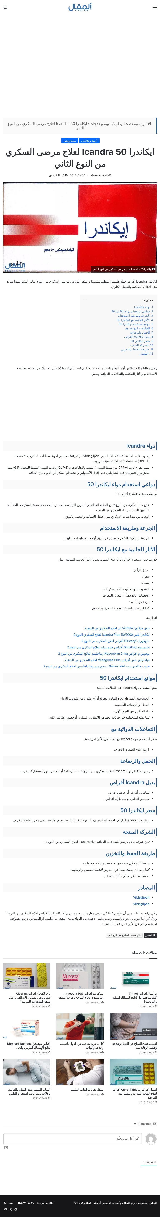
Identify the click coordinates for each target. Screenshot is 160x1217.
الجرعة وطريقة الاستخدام (134, 315)
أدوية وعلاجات (101, 123)
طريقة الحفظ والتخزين (134, 349)
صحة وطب (122, 123)
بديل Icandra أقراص (137, 336)
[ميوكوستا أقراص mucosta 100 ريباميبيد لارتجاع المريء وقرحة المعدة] (80, 976)
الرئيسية (141, 123)
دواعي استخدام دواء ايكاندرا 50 (130, 311)
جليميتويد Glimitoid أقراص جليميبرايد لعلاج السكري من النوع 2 (108, 647)
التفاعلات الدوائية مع (136, 328)
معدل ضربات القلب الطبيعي (87, 1089)
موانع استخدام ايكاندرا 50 (134, 324)
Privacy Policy (25, 1202)
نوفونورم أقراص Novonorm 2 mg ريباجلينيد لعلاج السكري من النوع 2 (104, 654)
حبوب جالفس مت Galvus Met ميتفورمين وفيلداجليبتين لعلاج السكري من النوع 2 (96, 666)
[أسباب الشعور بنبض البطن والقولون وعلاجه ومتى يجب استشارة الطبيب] (26, 1072)
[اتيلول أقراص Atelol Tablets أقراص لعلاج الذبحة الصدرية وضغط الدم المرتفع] (133, 1072)
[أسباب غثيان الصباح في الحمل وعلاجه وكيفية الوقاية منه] (133, 1026)
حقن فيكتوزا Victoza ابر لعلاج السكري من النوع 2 (117, 628)
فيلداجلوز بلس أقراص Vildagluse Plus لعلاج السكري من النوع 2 (107, 660)
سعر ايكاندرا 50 (140, 341)
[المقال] (80, 7)
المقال (126, 1202)
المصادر (144, 353)
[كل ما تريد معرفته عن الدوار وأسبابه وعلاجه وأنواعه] (80, 1026)
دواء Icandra (142, 307)
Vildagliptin (141, 897)
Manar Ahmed (99, 175)
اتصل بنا (9, 1202)
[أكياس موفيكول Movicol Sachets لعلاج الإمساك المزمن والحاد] (26, 1026)
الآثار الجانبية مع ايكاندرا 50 (132, 320)
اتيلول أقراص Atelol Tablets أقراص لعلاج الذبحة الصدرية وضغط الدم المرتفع (134, 1093)
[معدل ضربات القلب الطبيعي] (80, 1072)
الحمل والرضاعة (139, 332)
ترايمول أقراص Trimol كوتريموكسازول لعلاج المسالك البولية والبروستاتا (135, 997)
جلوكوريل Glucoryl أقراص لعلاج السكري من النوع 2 (115, 641)
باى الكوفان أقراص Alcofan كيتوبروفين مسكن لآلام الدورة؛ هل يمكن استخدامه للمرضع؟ (29, 997)
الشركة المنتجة (139, 345)
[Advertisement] (80, 65)
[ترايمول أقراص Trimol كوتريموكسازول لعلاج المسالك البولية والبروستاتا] (133, 976)
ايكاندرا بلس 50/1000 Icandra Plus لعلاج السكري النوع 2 (112, 635)
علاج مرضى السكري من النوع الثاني (124, 935)
